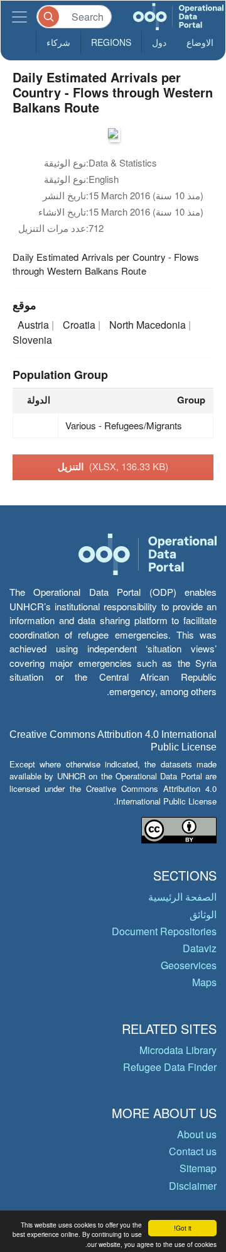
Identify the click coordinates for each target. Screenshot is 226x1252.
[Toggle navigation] (19, 17)
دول (159, 42)
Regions (111, 42)
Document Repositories (164, 931)
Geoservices (189, 965)
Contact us (193, 1151)
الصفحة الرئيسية (182, 896)
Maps (204, 982)
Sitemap (198, 1168)
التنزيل (113, 466)
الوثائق (203, 914)
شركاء (58, 42)
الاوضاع (199, 42)
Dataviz (200, 948)
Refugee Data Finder (170, 1067)
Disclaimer (193, 1185)
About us (197, 1134)
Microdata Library (178, 1050)
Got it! (182, 1228)
